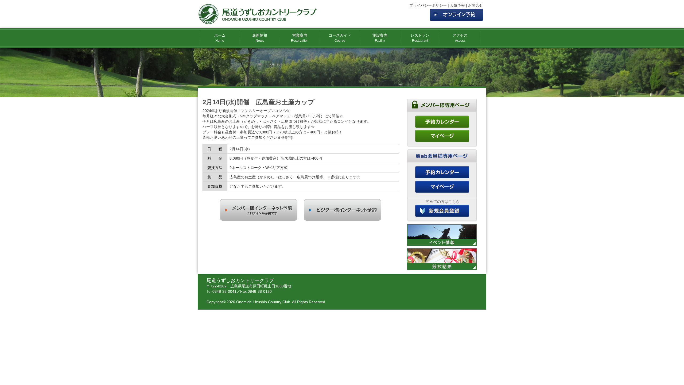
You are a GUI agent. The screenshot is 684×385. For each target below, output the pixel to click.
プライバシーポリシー (428, 5)
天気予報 (457, 5)
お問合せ (475, 5)
